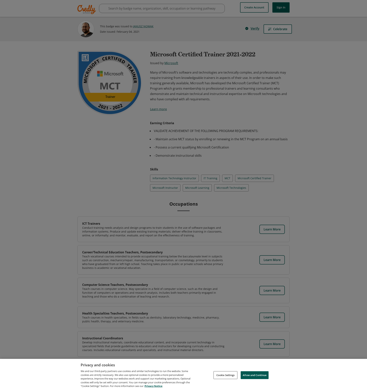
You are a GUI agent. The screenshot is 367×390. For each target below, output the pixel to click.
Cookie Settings (225, 375)
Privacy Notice (153, 386)
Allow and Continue (254, 375)
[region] (183, 374)
